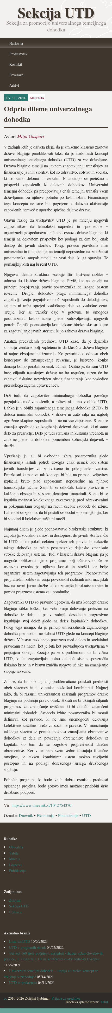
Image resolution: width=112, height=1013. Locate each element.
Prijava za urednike (66, 998)
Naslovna (16, 43)
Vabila (13, 853)
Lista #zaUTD (19, 941)
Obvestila (16, 847)
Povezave (16, 74)
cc (5, 998)
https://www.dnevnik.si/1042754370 (41, 805)
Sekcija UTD (18, 906)
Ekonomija (45, 815)
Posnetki (15, 864)
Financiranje (68, 815)
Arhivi (14, 85)
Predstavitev (18, 53)
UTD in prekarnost (23, 982)
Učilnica (15, 912)
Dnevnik (26, 815)
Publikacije (17, 870)
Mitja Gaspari (30, 136)
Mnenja (14, 858)
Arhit (104, 1001)
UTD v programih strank (27, 947)
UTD (86, 815)
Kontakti (15, 64)
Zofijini (14, 900)
